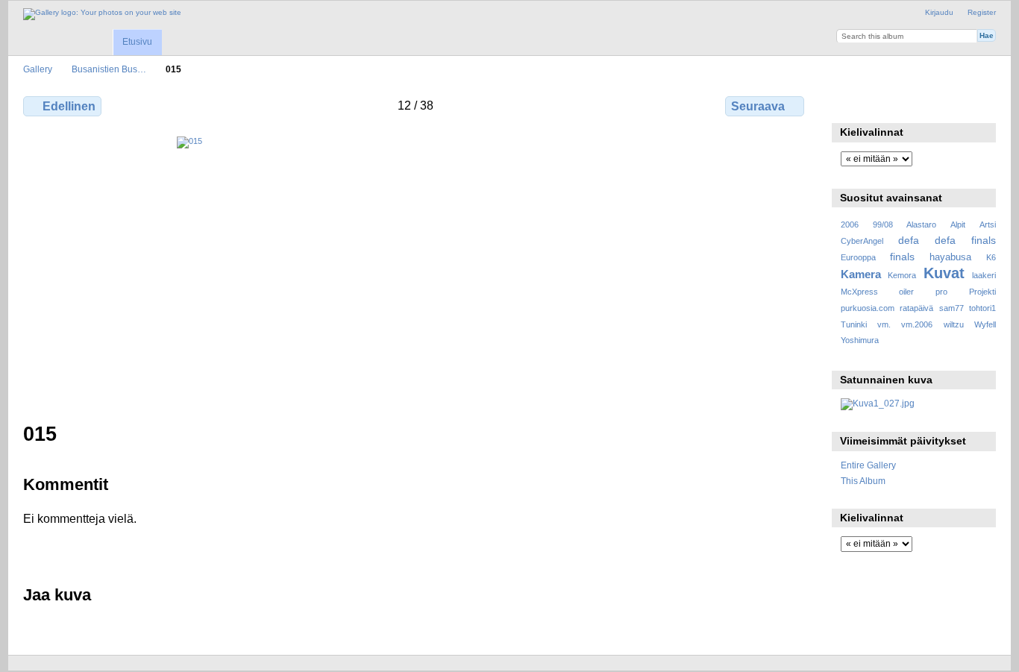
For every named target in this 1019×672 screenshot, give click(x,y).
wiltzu (954, 324)
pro (941, 291)
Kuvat (944, 273)
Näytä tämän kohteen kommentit (881, 104)
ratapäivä (916, 308)
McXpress (859, 291)
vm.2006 (916, 324)
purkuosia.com (867, 308)
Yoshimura (860, 340)
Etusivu (137, 42)
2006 (850, 224)
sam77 (951, 308)
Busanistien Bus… (109, 69)
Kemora (902, 275)
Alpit (957, 224)
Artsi (987, 224)
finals (902, 257)
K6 (991, 257)
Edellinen (69, 106)
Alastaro (921, 224)
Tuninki (854, 324)
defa (908, 240)
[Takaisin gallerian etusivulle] (102, 14)
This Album (863, 481)
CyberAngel (862, 240)
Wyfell (985, 324)
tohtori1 (982, 308)
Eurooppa (858, 257)
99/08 (883, 224)
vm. (884, 324)
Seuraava (758, 106)
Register (982, 12)
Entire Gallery (868, 465)
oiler (906, 291)
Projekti (982, 291)
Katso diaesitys (913, 104)
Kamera (861, 274)
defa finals (965, 240)
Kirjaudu (939, 12)
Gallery (37, 69)
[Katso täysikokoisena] (415, 270)
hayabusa (950, 257)
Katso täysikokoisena (849, 104)
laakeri (984, 275)
